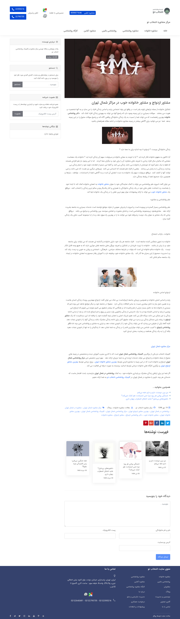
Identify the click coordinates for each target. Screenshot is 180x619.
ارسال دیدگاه (163, 556)
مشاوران (167, 586)
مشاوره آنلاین (139, 581)
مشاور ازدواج (119, 415)
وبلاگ (109, 407)
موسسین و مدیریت (162, 596)
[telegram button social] (15, 616)
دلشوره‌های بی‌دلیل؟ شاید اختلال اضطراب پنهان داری (147, 398)
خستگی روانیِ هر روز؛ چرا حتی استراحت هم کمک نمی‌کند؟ (144, 395)
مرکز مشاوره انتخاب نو (158, 22)
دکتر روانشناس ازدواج (133, 415)
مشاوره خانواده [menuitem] (150, 31)
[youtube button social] (34, 616)
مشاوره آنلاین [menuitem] (90, 31)
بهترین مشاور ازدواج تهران (138, 411)
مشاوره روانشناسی (138, 576)
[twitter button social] (19, 616)
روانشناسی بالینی (163, 581)
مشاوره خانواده (107, 415)
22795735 (19, 16)
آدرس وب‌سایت (164, 542)
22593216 (19, 9)
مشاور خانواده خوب (150, 415)
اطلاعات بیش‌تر (52, 57)
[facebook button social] (10, 616)
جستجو (17, 84)
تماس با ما (166, 606)
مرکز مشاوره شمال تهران (92, 407)
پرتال (154, 616)
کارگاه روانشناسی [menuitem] (71, 31)
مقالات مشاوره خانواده (121, 407)
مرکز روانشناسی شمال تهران (116, 411)
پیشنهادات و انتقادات (137, 606)
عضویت (17, 113)
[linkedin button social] (29, 616)
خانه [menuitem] (165, 31)
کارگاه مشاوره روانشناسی (135, 586)
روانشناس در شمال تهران (159, 411)
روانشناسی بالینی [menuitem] (109, 31)
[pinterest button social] (38, 616)
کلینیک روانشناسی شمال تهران (92, 411)
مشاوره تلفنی (83, 12)
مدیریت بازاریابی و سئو (136, 596)
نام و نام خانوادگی (163, 530)
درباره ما (142, 591)
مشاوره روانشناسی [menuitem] (130, 31)
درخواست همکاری (138, 601)
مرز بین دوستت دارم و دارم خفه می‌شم (152, 392)
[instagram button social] (24, 616)
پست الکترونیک (109, 530)
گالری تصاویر (165, 601)
